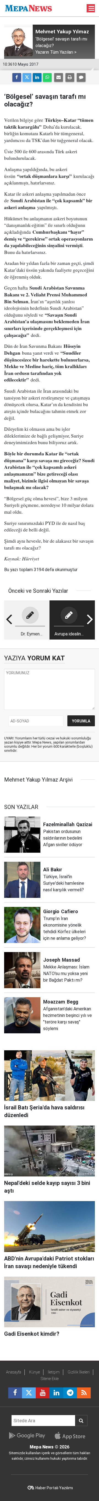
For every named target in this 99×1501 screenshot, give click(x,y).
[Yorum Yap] (81, 77)
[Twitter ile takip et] (29, 1392)
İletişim (54, 1372)
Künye (34, 1372)
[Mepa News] (28, 7)
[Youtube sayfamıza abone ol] (43, 1392)
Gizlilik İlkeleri (79, 1372)
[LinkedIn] (37, 77)
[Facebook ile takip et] (15, 1392)
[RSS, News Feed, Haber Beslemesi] (84, 1392)
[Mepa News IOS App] (72, 1435)
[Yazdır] (69, 77)
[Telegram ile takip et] (70, 1392)
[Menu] (92, 8)
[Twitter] (27, 77)
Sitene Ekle (50, 1378)
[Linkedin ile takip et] (56, 1392)
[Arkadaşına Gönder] (58, 77)
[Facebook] (16, 77)
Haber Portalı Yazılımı (54, 1488)
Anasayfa (13, 1372)
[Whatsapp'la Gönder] (47, 77)
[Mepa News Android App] (26, 1435)
